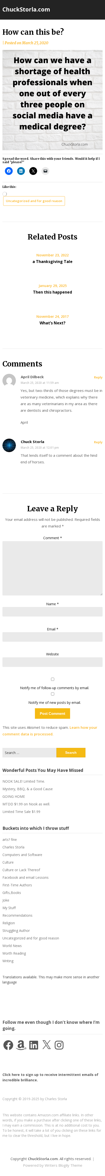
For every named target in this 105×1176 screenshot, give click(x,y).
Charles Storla (13, 847)
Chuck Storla (32, 441)
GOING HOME (13, 796)
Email (52, 629)
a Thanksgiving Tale (52, 261)
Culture (8, 862)
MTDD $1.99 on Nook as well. (26, 804)
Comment (52, 538)
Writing (7, 961)
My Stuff (9, 907)
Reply (98, 377)
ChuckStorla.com (26, 9)
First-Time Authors (17, 885)
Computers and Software (22, 854)
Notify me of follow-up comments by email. (54, 687)
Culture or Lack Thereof (21, 870)
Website (52, 654)
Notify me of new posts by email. (54, 702)
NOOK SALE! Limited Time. (23, 781)
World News (12, 945)
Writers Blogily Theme (63, 1165)
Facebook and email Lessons (25, 877)
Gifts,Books (11, 892)
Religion (8, 923)
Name (52, 604)
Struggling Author (16, 930)
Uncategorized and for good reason (34, 201)
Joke (5, 900)
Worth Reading (14, 953)
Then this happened (52, 292)
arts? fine (9, 839)
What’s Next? (52, 323)
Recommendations (17, 915)
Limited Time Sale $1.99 (21, 811)
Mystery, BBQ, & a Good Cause (27, 789)
